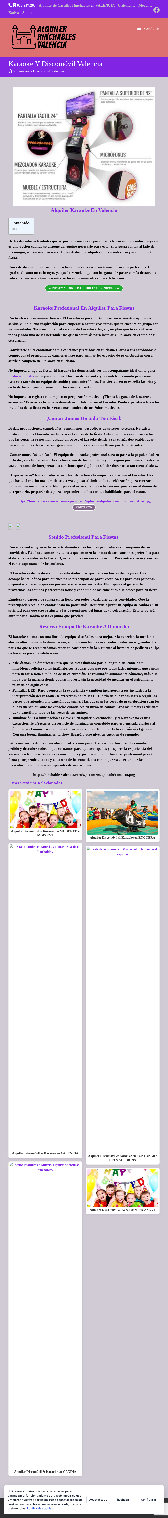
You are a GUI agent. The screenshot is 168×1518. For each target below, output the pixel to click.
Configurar (148, 1499)
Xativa (13, 13)
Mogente (145, 5)
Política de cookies (40, 1508)
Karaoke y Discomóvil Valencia (40, 71)
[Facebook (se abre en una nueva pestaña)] (156, 10)
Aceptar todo (98, 1499)
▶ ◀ (84, 288)
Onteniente (126, 5)
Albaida (28, 13)
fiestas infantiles (21, 376)
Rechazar (123, 1499)
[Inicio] (10, 71)
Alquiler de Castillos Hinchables (64, 5)
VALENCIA (105, 5)
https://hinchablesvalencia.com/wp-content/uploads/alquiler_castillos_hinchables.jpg (84, 501)
